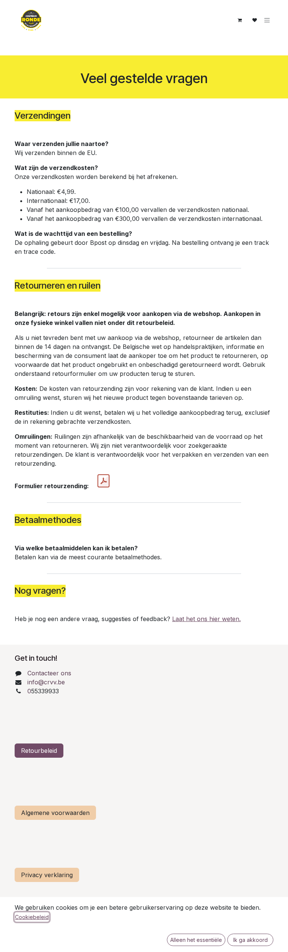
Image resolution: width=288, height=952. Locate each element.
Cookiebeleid (32, 917)
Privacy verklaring (47, 875)
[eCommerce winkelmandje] (240, 20)
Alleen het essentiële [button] (196, 940)
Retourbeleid (39, 750)
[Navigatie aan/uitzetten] (267, 20)
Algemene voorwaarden (55, 812)
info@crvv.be (46, 682)
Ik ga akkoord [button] (250, 940)
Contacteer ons (49, 673)
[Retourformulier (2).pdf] (103, 481)
